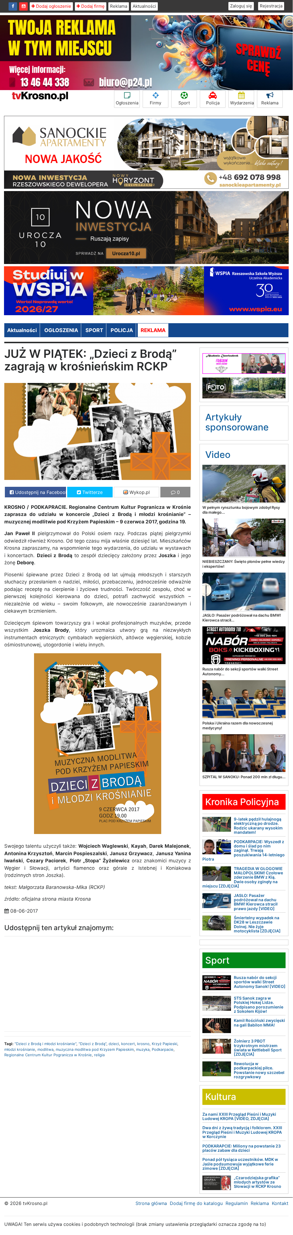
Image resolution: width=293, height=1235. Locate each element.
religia (99, 1055)
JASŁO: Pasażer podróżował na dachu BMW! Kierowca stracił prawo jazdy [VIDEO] (256, 902)
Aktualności (144, 6)
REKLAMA (153, 330)
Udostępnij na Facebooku (40, 492)
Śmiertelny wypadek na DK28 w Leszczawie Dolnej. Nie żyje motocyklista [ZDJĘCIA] (257, 924)
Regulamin (237, 1203)
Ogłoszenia (127, 103)
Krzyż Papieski (164, 1043)
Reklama (118, 6)
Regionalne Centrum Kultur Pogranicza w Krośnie (48, 1055)
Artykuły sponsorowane (237, 422)
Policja (213, 103)
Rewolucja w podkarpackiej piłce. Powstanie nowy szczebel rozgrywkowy (259, 1070)
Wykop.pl (139, 492)
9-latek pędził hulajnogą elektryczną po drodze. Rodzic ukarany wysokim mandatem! (258, 826)
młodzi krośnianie (19, 1049)
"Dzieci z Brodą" (92, 1043)
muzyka (143, 1049)
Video (217, 454)
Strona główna (151, 1203)
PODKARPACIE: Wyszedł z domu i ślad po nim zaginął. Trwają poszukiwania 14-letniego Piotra (243, 850)
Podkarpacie (163, 1049)
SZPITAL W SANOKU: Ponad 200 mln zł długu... (244, 777)
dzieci (114, 1043)
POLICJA (122, 330)
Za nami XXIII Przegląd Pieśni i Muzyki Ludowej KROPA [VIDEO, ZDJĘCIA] (239, 1116)
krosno (143, 1043)
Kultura (220, 1096)
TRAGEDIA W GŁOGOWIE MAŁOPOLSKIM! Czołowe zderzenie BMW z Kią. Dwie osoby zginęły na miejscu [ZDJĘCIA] (242, 877)
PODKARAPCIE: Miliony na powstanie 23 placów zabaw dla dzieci (241, 1148)
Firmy (155, 103)
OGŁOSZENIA (61, 330)
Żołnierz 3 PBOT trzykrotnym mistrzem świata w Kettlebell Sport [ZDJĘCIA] (258, 1048)
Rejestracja (271, 6)
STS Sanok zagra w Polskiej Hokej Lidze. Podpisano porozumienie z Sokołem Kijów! (258, 1005)
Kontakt (280, 1203)
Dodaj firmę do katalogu (196, 1203)
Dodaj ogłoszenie (53, 6)
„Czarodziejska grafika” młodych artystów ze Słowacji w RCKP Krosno (257, 1182)
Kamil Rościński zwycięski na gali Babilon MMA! (259, 1022)
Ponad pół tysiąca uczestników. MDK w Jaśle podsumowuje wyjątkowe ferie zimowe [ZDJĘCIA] (240, 1164)
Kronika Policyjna (242, 801)
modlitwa (45, 1049)
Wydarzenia (242, 103)
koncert (128, 1043)
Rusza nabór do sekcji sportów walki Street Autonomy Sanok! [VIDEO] (260, 982)
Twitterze (92, 492)
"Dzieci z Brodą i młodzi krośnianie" (45, 1043)
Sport (184, 103)
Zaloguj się (241, 6)
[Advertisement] (49, 982)
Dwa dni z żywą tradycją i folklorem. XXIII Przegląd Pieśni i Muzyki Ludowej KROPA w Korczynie (242, 1132)
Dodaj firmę (92, 6)
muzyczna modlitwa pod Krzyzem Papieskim (95, 1049)
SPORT (94, 330)
